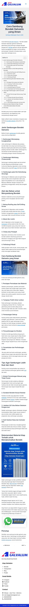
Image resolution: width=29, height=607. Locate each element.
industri (12, 399)
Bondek (12, 41)
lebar (15, 168)
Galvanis (16, 41)
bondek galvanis (11, 121)
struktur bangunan (6, 540)
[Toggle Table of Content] (24, 58)
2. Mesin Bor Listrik (10, 73)
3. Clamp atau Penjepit (11, 75)
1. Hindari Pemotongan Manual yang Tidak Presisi (16, 95)
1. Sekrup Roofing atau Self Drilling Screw (15, 72)
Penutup (6, 107)
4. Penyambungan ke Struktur (13, 87)
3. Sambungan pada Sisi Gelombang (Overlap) (14, 66)
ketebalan (4, 397)
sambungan (13, 133)
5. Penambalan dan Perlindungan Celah (15, 88)
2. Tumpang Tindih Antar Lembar (14, 84)
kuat (25, 370)
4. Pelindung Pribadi (11, 77)
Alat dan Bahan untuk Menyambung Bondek (13, 69)
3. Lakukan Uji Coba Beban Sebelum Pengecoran (14, 99)
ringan (23, 211)
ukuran (16, 213)
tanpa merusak (21, 325)
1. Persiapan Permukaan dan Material (14, 82)
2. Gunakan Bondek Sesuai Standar (14, 97)
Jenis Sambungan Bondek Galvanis (13, 60)
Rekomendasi (13, 483)
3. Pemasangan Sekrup (11, 85)
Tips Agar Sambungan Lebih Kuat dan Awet (14, 91)
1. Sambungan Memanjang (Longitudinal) (15, 62)
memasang (4, 224)
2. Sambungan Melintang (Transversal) (15, 63)
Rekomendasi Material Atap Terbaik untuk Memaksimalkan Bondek (13, 105)
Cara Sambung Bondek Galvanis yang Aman (14, 79)
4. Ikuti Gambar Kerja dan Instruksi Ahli (15, 102)
